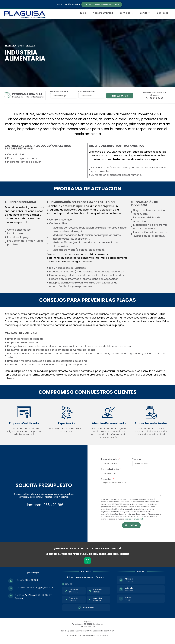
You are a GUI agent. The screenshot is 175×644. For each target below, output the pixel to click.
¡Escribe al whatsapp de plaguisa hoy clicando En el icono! (87, 554)
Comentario (107, 479)
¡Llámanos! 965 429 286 (43, 505)
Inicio (70, 577)
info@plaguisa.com (43, 587)
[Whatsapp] (87, 560)
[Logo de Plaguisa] (24, 13)
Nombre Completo (59, 92)
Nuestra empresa (84, 577)
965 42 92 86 (31, 580)
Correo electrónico (87, 92)
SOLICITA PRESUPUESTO (44, 485)
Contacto (100, 577)
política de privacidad (134, 519)
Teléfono (136, 459)
